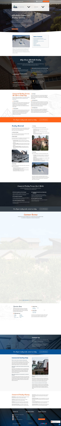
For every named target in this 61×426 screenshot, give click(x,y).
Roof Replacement (34, 107)
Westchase (21, 315)
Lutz (14, 316)
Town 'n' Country (16, 317)
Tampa (15, 314)
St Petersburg (34, 308)
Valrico (20, 317)
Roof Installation (16, 101)
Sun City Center (21, 316)
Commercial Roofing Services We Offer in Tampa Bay (40, 39)
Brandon (15, 315)
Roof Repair (34, 93)
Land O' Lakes (34, 312)
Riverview (21, 314)
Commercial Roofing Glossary (37, 45)
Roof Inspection (16, 108)
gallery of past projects (25, 300)
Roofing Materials (36, 40)
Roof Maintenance (34, 100)
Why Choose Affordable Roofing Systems (38, 38)
